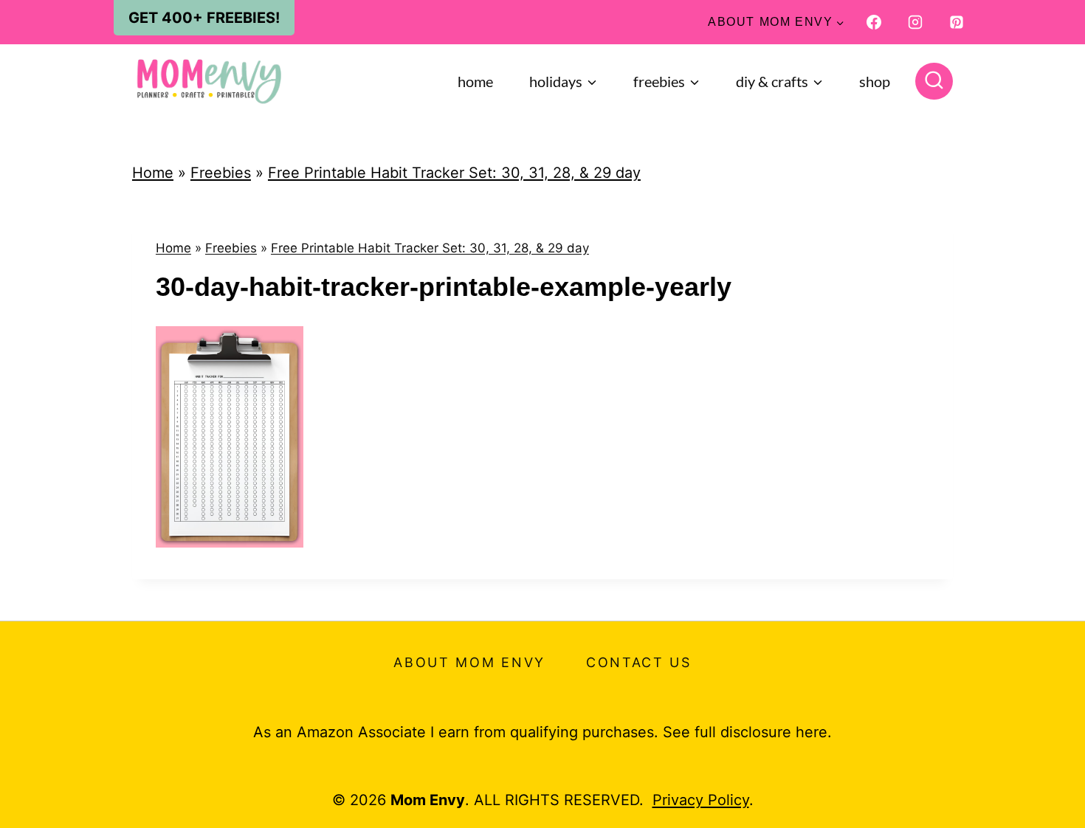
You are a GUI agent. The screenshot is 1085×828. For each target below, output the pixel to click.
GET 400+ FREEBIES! (204, 18)
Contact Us (639, 662)
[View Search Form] (934, 81)
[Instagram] (915, 22)
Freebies (220, 173)
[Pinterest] (956, 22)
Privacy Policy (700, 800)
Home (475, 81)
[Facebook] (874, 22)
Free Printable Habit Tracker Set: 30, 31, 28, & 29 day (454, 173)
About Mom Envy (469, 662)
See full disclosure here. (747, 732)
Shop (874, 81)
